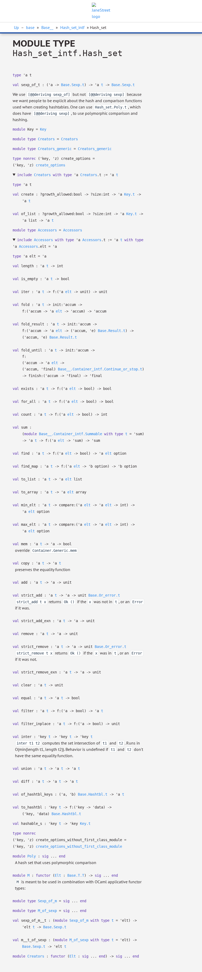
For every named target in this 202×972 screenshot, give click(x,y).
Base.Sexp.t (72, 85)
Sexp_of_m (47, 901)
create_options (50, 165)
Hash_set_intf (72, 27)
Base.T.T (75, 875)
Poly (31, 856)
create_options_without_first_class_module (79, 846)
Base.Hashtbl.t (92, 794)
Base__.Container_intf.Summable (70, 434)
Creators (46, 139)
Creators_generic (55, 149)
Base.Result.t (111, 331)
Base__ (47, 27)
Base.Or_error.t (104, 595)
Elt (58, 875)
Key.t (129, 194)
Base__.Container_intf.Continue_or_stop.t (100, 369)
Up (16, 27)
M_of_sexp (47, 911)
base (30, 27)
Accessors (47, 230)
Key (43, 129)
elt (68, 292)
